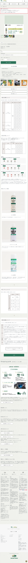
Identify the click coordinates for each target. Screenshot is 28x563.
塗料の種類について (14, 93)
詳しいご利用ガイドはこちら (7, 402)
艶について (14, 91)
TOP (26, 561)
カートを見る (19, 538)
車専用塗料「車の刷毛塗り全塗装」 (22, 545)
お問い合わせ (19, 539)
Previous (5, 24)
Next (22, 24)
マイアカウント (20, 534)
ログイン (19, 537)
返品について (2, 537)
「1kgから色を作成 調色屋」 (7, 455)
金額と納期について (14, 88)
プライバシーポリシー (3, 542)
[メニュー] (27, 1)
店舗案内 (2, 539)
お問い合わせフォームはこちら (7, 436)
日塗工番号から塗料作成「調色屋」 (22, 542)
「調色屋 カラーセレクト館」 (7, 465)
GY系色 (4, 6)
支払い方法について (3, 538)
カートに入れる (9, 62)
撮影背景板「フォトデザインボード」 (22, 549)
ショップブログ (11, 534)
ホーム (1, 6)
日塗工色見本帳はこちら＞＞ (19, 72)
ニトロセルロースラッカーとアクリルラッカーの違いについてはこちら (14, 349)
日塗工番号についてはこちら (7, 423)
